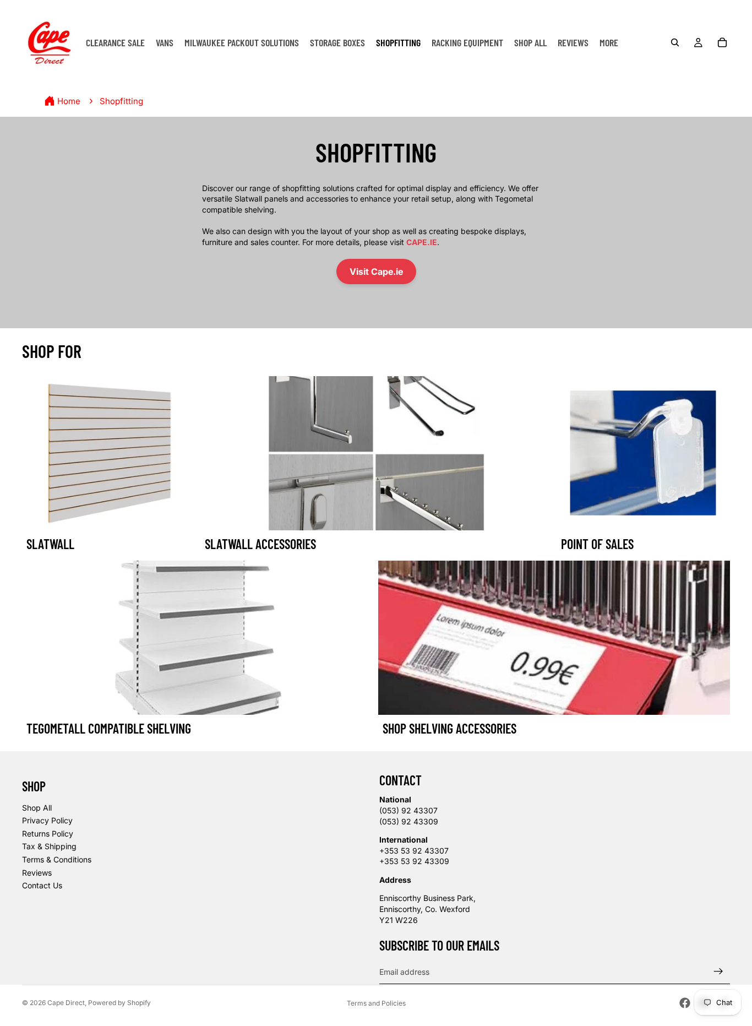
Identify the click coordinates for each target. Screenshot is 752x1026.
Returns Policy (47, 833)
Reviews (37, 872)
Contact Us (42, 885)
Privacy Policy (47, 820)
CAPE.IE (421, 242)
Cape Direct (66, 1002)
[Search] (675, 42)
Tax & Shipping (49, 846)
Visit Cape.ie (376, 271)
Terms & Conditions (56, 859)
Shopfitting (121, 101)
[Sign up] (718, 971)
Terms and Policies (376, 1003)
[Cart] (722, 42)
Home (68, 101)
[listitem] (609, 42)
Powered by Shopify (119, 1002)
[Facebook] (684, 1002)
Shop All (37, 807)
